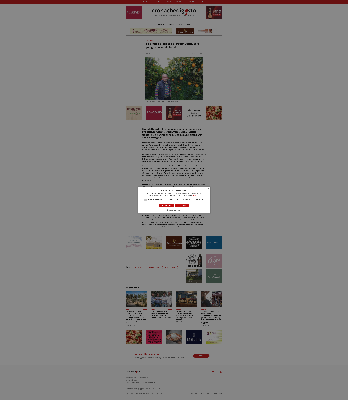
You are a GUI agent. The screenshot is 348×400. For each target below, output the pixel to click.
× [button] (208, 188)
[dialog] (174, 200)
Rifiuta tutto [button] (182, 205)
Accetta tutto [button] (166, 205)
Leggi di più (195, 195)
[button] (174, 210)
